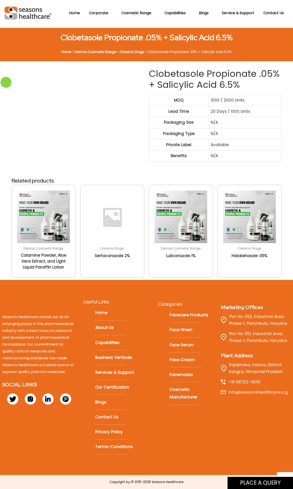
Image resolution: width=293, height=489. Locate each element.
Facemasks (181, 374)
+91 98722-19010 (244, 382)
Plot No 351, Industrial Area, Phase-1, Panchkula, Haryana (258, 337)
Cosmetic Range (136, 13)
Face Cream (182, 360)
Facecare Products (189, 315)
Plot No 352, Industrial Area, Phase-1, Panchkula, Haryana (258, 320)
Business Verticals (113, 357)
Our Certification (112, 387)
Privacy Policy (109, 432)
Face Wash (181, 330)
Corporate (98, 13)
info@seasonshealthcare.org (258, 392)
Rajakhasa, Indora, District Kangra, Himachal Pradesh (256, 368)
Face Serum (182, 345)
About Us (104, 327)
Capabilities (175, 13)
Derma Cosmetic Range (95, 51)
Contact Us (273, 13)
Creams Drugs (132, 51)
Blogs (204, 13)
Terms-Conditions (114, 446)
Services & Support (114, 372)
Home (74, 13)
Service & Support (238, 13)
